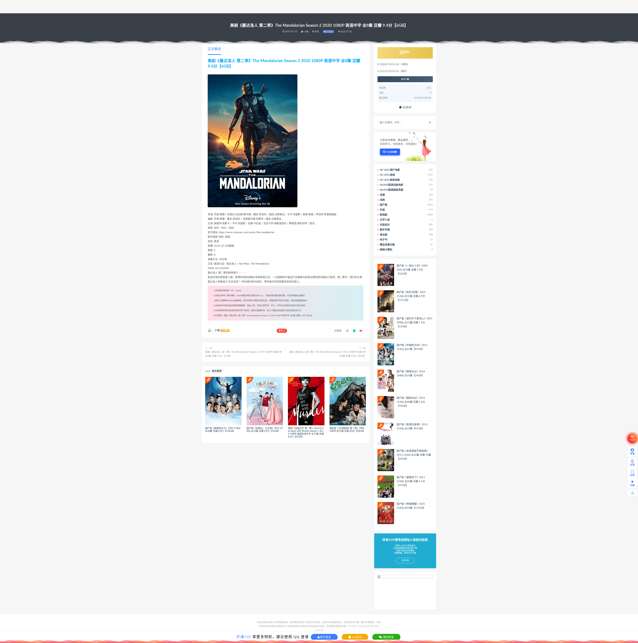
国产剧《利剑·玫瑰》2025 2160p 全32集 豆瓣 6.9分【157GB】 (411, 296)
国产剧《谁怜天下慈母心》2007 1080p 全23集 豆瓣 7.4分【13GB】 (414, 322)
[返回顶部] (632, 493)
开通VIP (243, 637)
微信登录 (388, 637)
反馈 (632, 465)
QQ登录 (357, 637)
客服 (632, 454)
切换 (632, 485)
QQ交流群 (391, 152)
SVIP (632, 440)
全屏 (632, 475)
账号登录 (325, 637)
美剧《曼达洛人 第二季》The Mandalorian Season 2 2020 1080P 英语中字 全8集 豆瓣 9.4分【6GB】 (268, 316)
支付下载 (405, 79)
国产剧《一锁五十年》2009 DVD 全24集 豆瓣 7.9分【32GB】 (412, 270)
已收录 (329, 32)
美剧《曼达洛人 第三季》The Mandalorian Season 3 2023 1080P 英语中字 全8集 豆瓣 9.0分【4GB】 (327, 354)
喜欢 (281, 330)
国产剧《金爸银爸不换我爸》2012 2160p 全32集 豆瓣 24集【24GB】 (414, 455)
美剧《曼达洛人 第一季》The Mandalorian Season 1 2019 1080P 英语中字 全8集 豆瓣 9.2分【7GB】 (243, 354)
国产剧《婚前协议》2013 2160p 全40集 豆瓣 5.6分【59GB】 (411, 402)
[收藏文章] (347, 330)
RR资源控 (217, 316)
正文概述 (214, 49)
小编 (217, 330)
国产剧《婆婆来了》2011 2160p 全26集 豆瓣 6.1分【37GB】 (411, 481)
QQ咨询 (406, 107)
